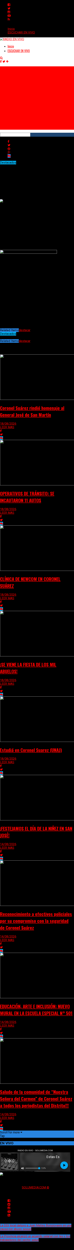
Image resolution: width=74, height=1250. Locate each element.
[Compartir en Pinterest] (9, 149)
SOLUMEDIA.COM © (35, 1187)
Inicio (11, 29)
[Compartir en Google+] (9, 152)
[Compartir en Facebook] (8, 141)
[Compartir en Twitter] (9, 145)
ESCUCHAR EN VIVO (21, 32)
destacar (24, 330)
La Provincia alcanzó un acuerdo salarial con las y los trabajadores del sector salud (35, 1238)
